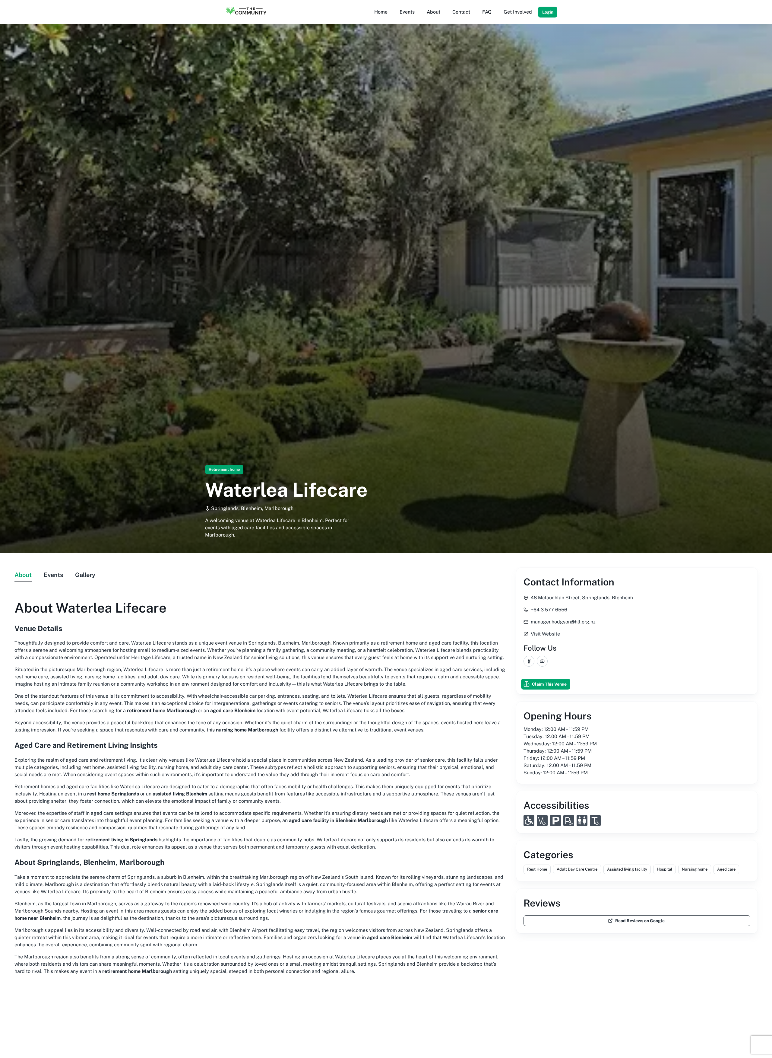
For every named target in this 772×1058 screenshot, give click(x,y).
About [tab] (23, 574)
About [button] (433, 12)
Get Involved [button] (518, 12)
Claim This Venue (549, 684)
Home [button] (381, 12)
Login (547, 12)
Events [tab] (53, 574)
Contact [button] (461, 12)
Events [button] (407, 12)
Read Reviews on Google (640, 920)
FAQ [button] (487, 12)
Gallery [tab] (85, 574)
